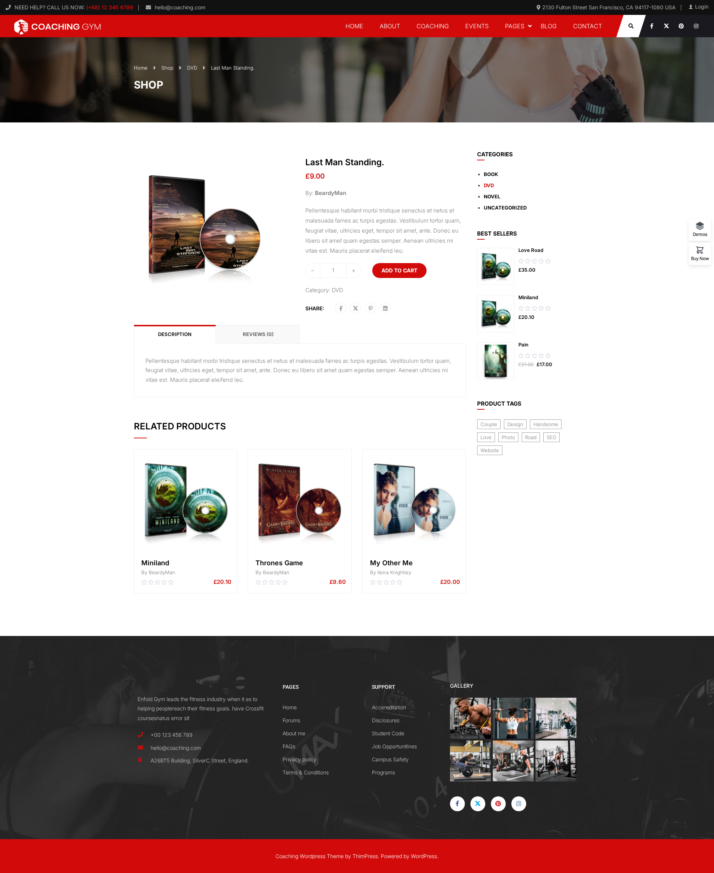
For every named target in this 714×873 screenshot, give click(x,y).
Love (486, 437)
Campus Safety (390, 759)
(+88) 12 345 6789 (109, 7)
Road (531, 437)
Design (515, 424)
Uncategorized (505, 208)
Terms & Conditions (306, 772)
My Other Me (391, 563)
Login (701, 7)
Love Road (530, 250)
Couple (488, 424)
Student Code (388, 733)
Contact (587, 26)
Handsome (545, 424)
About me (294, 733)
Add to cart (399, 270)
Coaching (432, 26)
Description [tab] (175, 334)
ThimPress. (366, 856)
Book (491, 174)
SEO (551, 437)
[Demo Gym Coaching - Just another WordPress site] (57, 26)
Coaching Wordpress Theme (310, 856)
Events (477, 26)
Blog (549, 26)
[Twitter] (355, 308)
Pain (523, 344)
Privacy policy (299, 759)
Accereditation (389, 707)
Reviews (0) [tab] (258, 334)
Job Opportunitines (394, 746)
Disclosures (385, 720)
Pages (514, 26)
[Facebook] (340, 308)
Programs (383, 772)
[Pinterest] (371, 308)
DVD (192, 68)
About (390, 26)
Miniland (155, 563)
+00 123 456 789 (171, 735)
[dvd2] (202, 226)
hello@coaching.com (180, 7)
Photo (508, 437)
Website (489, 450)
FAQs (289, 746)
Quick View (185, 545)
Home (354, 26)
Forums (291, 720)
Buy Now (700, 258)
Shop (167, 68)
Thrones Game (279, 563)
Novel (492, 196)
